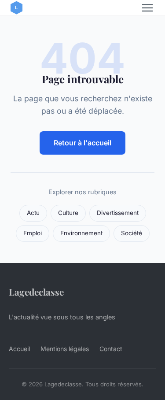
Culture (68, 212)
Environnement (81, 233)
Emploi (32, 233)
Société (131, 233)
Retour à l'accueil (82, 142)
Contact (110, 348)
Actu (33, 212)
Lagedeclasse (36, 291)
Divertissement (118, 212)
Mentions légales (64, 348)
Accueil (19, 348)
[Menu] (147, 8)
